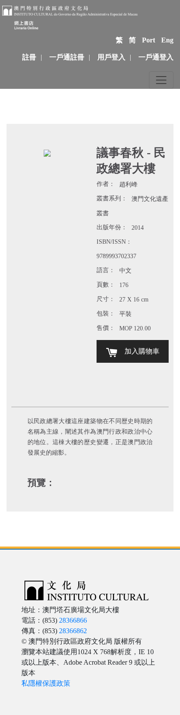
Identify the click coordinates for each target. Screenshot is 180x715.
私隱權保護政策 (45, 683)
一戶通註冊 (66, 57)
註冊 (29, 57)
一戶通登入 (155, 57)
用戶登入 (111, 57)
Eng (167, 40)
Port (148, 40)
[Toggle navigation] (161, 80)
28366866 (73, 620)
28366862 (73, 630)
